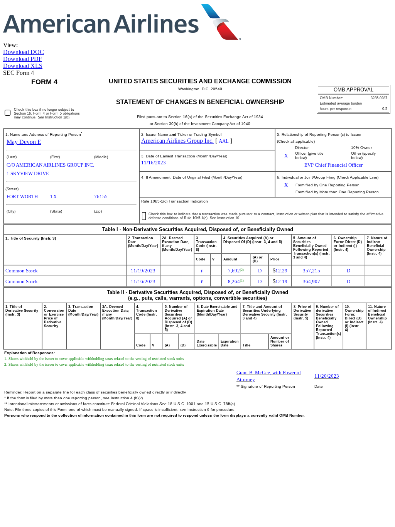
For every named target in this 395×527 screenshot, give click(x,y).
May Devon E (24, 142)
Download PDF (22, 59)
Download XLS (22, 65)
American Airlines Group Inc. (177, 140)
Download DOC (23, 52)
